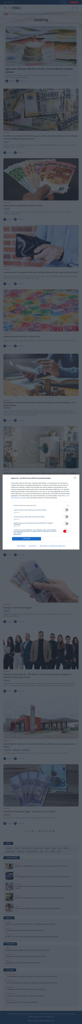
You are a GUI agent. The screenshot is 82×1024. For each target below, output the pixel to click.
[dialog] (41, 512)
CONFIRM (26, 538)
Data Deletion (21, 546)
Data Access (33, 546)
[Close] (76, 478)
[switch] (65, 510)
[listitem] (41, 505)
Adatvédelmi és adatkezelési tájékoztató (52, 546)
